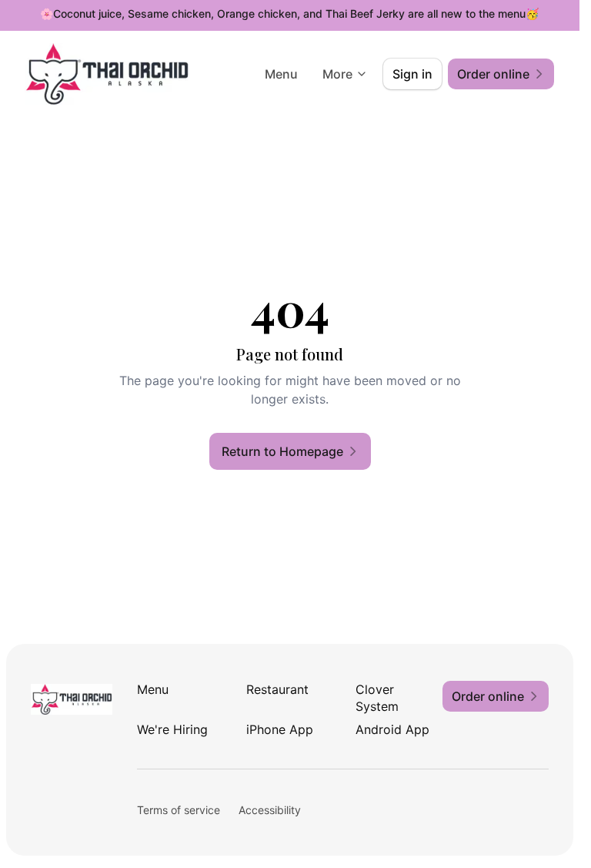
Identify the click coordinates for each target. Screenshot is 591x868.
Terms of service (178, 809)
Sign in (412, 74)
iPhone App (279, 729)
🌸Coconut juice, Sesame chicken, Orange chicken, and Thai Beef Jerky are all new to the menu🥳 (289, 13)
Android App (392, 729)
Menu (281, 74)
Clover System (377, 698)
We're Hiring (172, 729)
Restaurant (277, 689)
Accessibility (270, 809)
